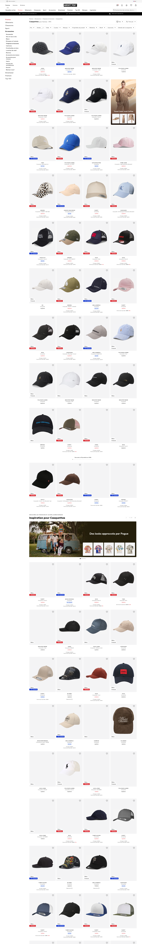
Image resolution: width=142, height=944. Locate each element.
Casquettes (59, 18)
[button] (120, 21)
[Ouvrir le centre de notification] (127, 5)
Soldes (39, 27)
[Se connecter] (122, 5)
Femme (7, 5)
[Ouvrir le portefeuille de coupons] (117, 5)
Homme (15, 5)
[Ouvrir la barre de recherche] (114, 10)
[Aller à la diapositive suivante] (135, 517)
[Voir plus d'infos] (42, 76)
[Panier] (136, 5)
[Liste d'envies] (131, 5)
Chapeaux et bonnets (48, 18)
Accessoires (38, 18)
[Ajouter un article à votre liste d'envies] (53, 34)
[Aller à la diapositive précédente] (126, 517)
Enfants (22, 5)
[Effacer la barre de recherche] (135, 10)
